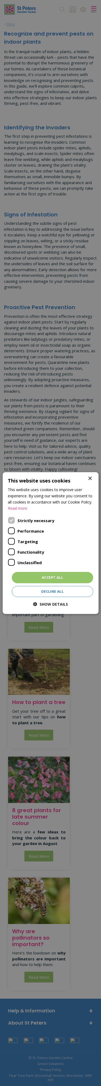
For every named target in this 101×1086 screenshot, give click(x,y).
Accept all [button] (52, 577)
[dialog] (50, 543)
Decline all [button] (52, 591)
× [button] (90, 478)
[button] (50, 604)
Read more (17, 508)
